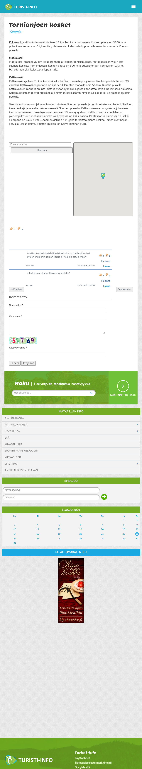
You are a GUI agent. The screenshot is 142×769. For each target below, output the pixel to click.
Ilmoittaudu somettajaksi (21, 470)
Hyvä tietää (12, 431)
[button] (42, 150)
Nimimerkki (16, 305)
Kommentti (15, 316)
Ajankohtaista (14, 418)
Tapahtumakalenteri (71, 552)
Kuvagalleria (13, 444)
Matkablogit (13, 457)
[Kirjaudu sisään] (104, 497)
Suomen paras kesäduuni (21, 450)
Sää (7, 438)
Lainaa (106, 266)
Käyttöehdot (82, 758)
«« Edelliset (16, 289)
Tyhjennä (28, 363)
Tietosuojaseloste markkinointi (93, 763)
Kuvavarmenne (18, 347)
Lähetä (15, 363)
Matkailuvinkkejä (16, 424)
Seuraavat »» (124, 289)
